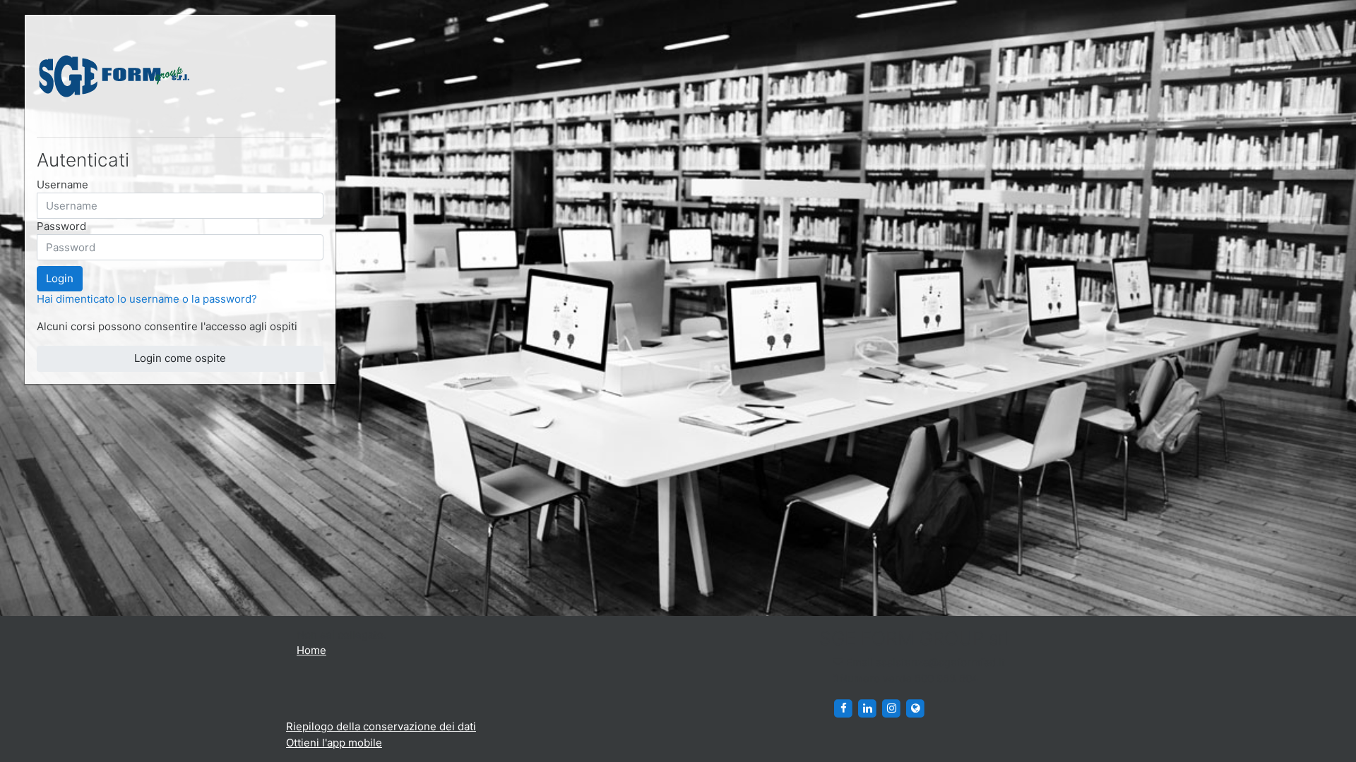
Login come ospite (180, 358)
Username (62, 184)
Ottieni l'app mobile (334, 742)
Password (61, 226)
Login (59, 278)
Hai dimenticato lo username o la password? (147, 299)
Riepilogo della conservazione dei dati (381, 726)
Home (311, 650)
